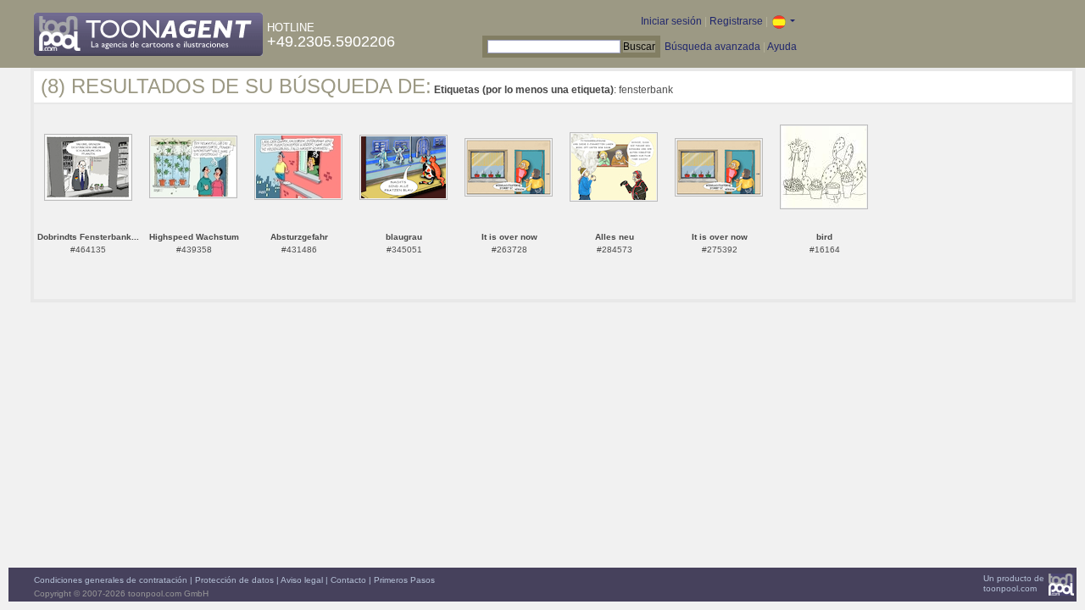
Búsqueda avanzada (712, 47)
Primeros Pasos (404, 580)
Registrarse (736, 21)
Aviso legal (302, 580)
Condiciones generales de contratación (110, 580)
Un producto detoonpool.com (1013, 583)
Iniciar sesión (671, 21)
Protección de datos (234, 580)
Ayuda (782, 47)
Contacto (348, 580)
